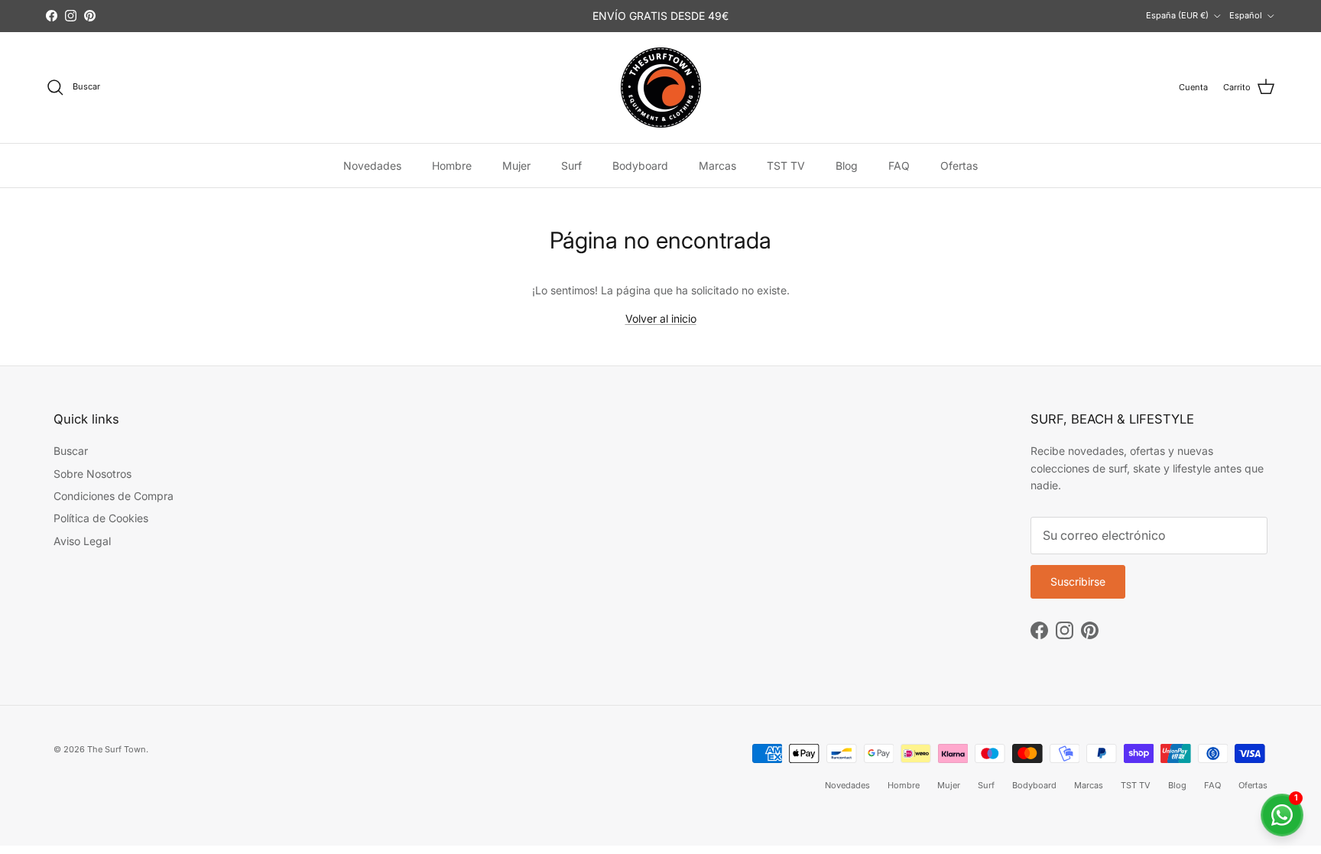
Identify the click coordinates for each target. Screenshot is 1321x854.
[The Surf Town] (661, 87)
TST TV (786, 165)
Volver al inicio (660, 318)
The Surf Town (116, 749)
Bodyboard (640, 165)
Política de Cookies (101, 517)
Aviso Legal (82, 540)
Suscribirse (1077, 581)
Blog (847, 165)
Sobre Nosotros (92, 473)
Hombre (452, 165)
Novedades (372, 165)
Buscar (71, 450)
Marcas (717, 165)
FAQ (899, 165)
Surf (571, 165)
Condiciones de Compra (114, 495)
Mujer (516, 165)
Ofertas (959, 165)
